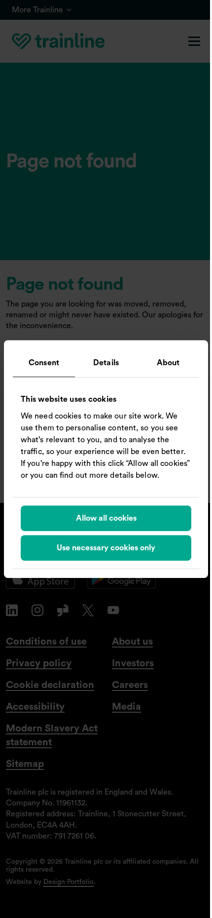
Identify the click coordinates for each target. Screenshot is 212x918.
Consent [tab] (44, 363)
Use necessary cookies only (106, 548)
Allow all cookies (106, 518)
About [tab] (168, 363)
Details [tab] (106, 363)
